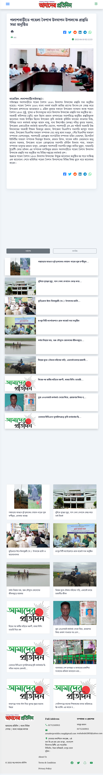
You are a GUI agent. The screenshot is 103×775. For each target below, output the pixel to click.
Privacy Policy (45, 768)
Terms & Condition (47, 762)
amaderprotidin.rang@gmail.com (60, 733)
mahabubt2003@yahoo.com (89, 733)
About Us (42, 756)
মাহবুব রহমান (81, 724)
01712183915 (54, 725)
